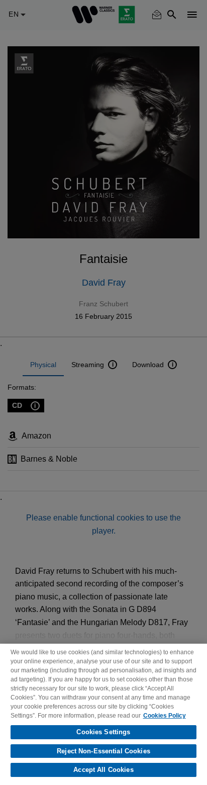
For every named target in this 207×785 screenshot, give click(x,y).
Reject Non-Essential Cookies (103, 751)
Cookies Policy (164, 715)
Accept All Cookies (103, 769)
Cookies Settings (103, 732)
